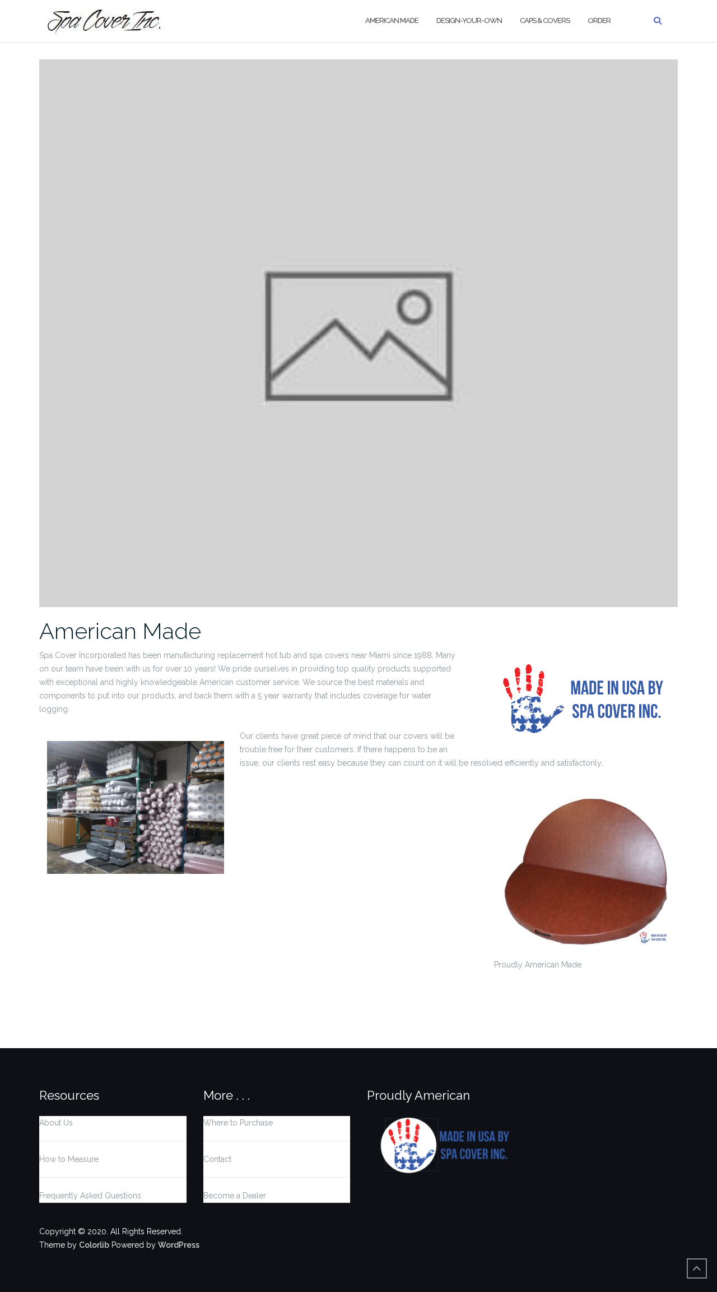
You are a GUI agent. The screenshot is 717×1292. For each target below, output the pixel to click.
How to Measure (69, 1159)
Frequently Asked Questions (90, 1195)
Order (599, 20)
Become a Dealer (234, 1195)
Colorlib (94, 1244)
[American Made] (358, 332)
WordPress (178, 1244)
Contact (217, 1159)
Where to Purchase (238, 1122)
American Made (391, 20)
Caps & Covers (545, 20)
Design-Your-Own (469, 20)
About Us (56, 1122)
